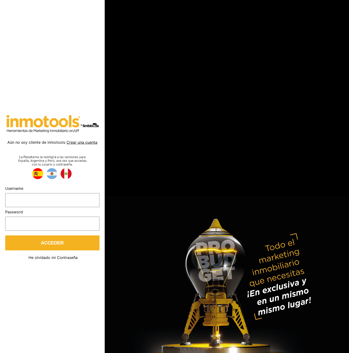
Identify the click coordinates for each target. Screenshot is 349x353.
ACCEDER (52, 242)
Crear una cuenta (81, 142)
